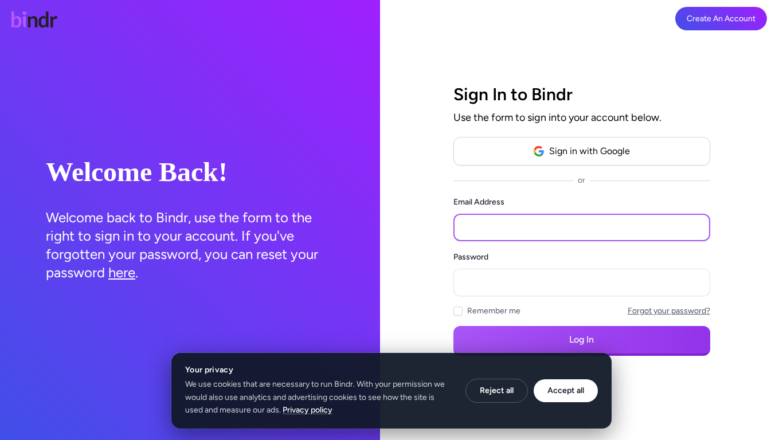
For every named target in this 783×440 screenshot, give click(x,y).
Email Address (478, 202)
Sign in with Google (589, 151)
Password (470, 257)
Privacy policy (307, 410)
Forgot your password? (669, 311)
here (121, 272)
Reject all (497, 390)
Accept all (565, 390)
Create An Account (721, 18)
